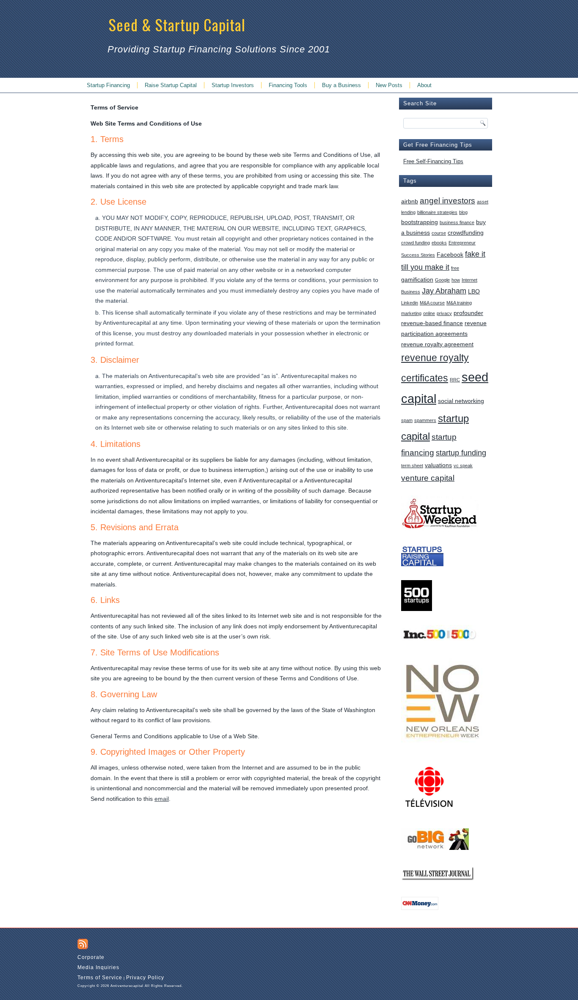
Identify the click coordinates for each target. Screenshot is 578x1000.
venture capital (427, 477)
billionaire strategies (437, 212)
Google (442, 279)
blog (463, 212)
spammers (425, 420)
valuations (438, 465)
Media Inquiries (98, 967)
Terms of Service (99, 978)
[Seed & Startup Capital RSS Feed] (82, 944)
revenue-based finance (432, 323)
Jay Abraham (444, 291)
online (429, 313)
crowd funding (415, 242)
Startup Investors (233, 85)
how (455, 279)
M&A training (459, 302)
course (439, 233)
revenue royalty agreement (437, 344)
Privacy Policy (145, 978)
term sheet (412, 465)
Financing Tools (288, 85)
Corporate (91, 957)
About (424, 85)
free (455, 268)
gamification (417, 279)
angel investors (447, 200)
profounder (468, 313)
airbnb (409, 201)
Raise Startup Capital (171, 85)
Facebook (450, 254)
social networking (461, 400)
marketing (411, 313)
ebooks (439, 242)
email (161, 798)
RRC (455, 379)
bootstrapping (419, 222)
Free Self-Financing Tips (433, 161)
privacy (444, 313)
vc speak (463, 465)
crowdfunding (466, 232)
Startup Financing (108, 85)
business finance (457, 222)
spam (407, 420)
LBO (474, 291)
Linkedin (409, 302)
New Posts (389, 85)
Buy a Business (341, 85)
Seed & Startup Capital (177, 24)
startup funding (461, 453)
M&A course (432, 302)
